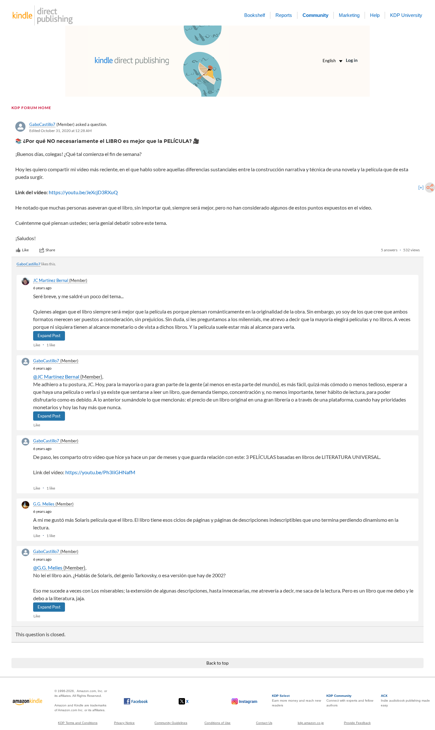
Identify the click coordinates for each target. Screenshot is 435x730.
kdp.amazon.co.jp (311, 723)
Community (315, 15)
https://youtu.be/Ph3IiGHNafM (100, 472)
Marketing (349, 15)
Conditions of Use (217, 723)
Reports (283, 15)
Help (375, 15)
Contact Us (264, 723)
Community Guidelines (170, 723)
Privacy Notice (124, 723)
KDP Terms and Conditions (77, 723)
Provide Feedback (357, 723)
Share (50, 249)
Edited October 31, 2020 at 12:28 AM (60, 130)
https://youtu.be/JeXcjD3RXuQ (83, 192)
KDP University (406, 15)
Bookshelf (254, 15)
